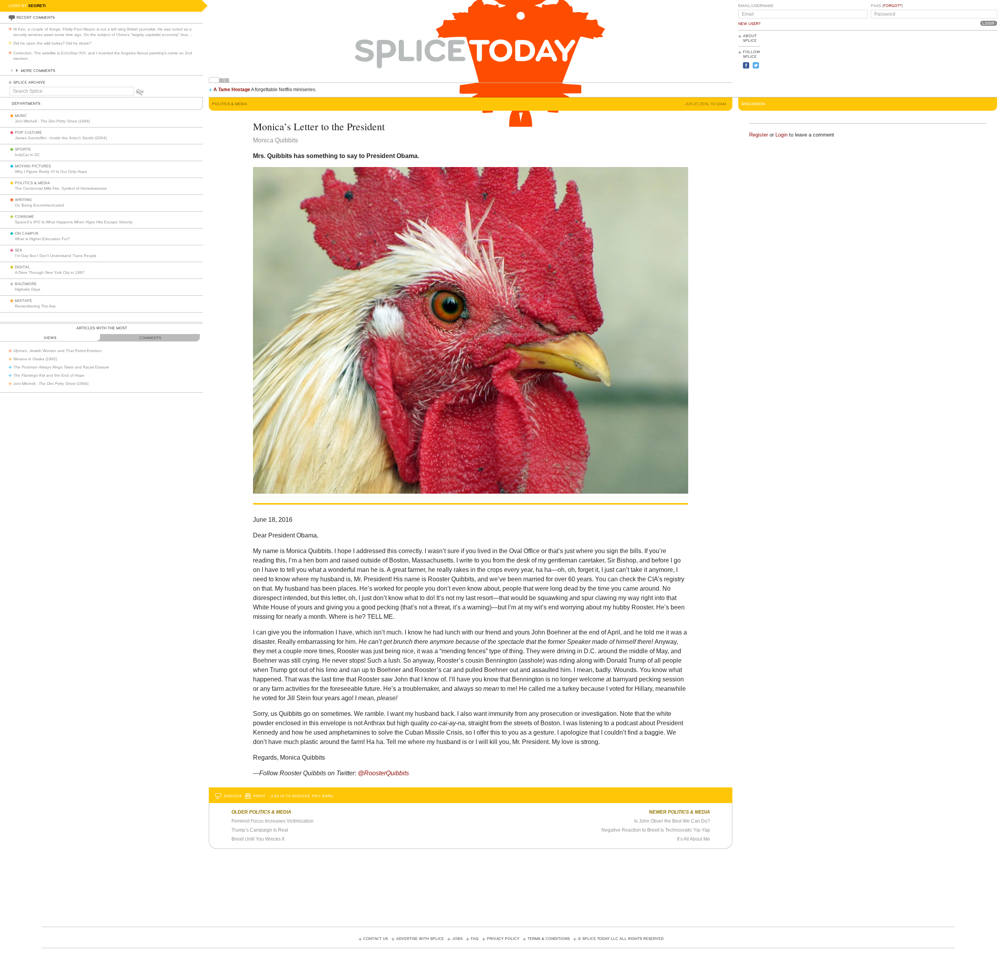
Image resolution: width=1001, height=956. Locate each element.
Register (758, 135)
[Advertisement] (962, 63)
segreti (37, 6)
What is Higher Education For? (42, 239)
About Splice (750, 38)
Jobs (457, 938)
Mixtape (23, 300)
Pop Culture (28, 132)
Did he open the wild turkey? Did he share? (52, 43)
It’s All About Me (693, 839)
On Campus (26, 233)
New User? (749, 24)
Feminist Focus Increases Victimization (272, 821)
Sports (22, 149)
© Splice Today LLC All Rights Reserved (621, 938)
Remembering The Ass (35, 306)
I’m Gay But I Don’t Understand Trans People (56, 255)
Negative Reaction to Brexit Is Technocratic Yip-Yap (655, 830)
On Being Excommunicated (39, 205)
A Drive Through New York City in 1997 (49, 272)
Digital (22, 267)
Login (781, 135)
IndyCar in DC (27, 155)
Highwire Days (27, 289)
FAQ (475, 938)
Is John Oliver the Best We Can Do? (672, 821)
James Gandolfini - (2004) (61, 138)
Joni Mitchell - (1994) (52, 121)
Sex (18, 250)
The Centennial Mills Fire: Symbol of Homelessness (61, 188)
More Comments (38, 70)
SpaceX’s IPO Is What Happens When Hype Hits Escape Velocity (74, 222)
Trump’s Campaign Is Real (259, 830)
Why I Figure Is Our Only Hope (51, 171)
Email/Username (755, 6)
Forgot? (892, 6)
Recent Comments (35, 17)
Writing (23, 200)
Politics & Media (32, 183)
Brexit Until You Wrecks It (257, 839)
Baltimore (26, 284)
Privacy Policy (503, 938)
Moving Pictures (33, 166)
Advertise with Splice (420, 938)
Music (21, 115)
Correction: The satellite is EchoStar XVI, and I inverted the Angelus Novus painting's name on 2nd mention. (102, 56)
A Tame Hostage (231, 89)
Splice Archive (29, 82)
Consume (24, 216)
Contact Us (375, 938)
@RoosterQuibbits (383, 773)
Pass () (887, 6)
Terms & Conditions (548, 938)
